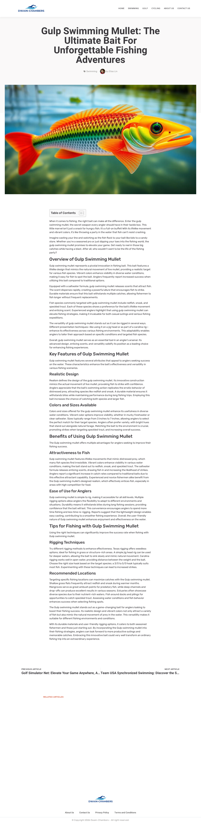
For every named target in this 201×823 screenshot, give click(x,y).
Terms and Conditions (125, 812)
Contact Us (183, 8)
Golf (145, 8)
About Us (169, 8)
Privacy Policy (102, 812)
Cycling (156, 8)
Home (121, 8)
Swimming (133, 8)
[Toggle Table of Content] (80, 213)
